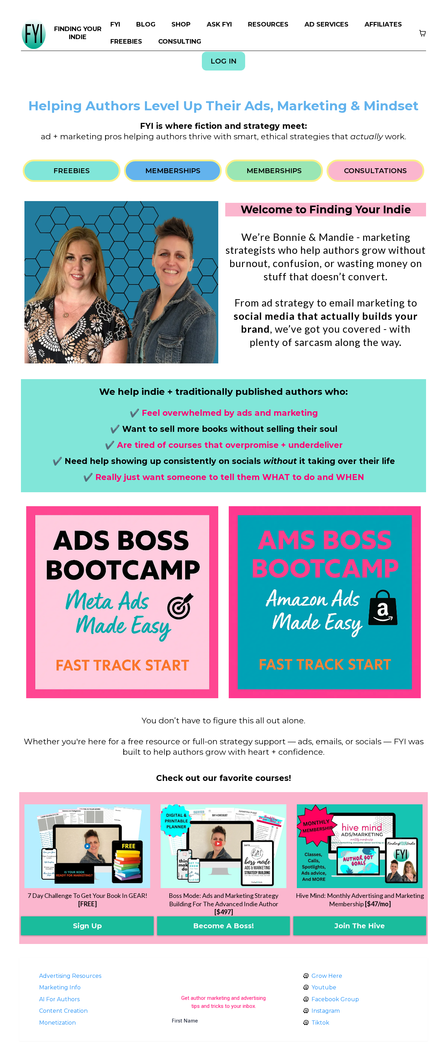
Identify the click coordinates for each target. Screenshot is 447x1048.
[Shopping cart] (422, 33)
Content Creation (63, 1011)
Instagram (326, 1011)
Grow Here (327, 976)
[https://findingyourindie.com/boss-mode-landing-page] (223, 846)
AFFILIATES (383, 24)
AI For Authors (59, 999)
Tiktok (320, 1022)
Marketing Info (60, 987)
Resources (268, 24)
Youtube (324, 987)
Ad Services (327, 24)
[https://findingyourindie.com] (34, 33)
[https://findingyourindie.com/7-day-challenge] (87, 846)
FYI (115, 24)
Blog (145, 24)
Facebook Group (335, 999)
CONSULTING (179, 41)
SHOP (181, 24)
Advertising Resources (70, 976)
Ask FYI (219, 24)
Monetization (57, 1022)
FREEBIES (126, 41)
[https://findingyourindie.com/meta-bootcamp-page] (122, 602)
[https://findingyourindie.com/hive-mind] (360, 846)
